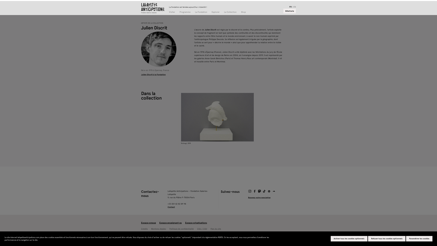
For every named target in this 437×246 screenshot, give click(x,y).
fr (290, 6)
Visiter (172, 12)
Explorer (216, 12)
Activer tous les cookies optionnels (349, 238)
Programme (185, 12)
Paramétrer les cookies (419, 238)
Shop (243, 12)
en (294, 6)
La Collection (230, 12)
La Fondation (201, 12)
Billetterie (289, 11)
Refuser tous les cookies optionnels (387, 238)
